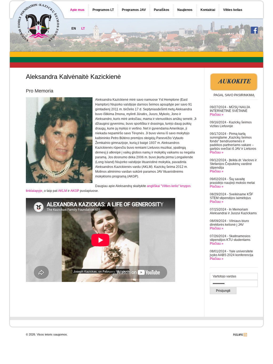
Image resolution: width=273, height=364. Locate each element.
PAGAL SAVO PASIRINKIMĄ (234, 95)
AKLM (62, 191)
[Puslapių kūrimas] (240, 335)
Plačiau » (216, 114)
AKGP (74, 191)
